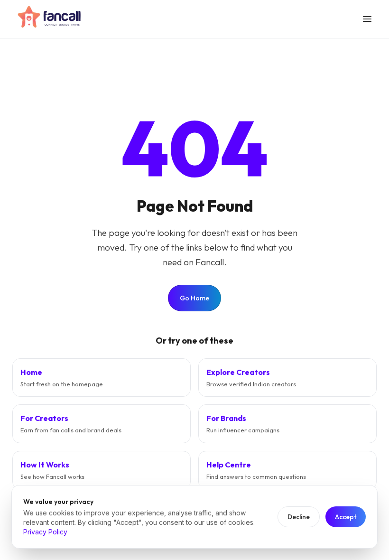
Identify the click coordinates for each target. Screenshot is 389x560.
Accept (345, 517)
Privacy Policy (45, 532)
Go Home (194, 298)
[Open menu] (367, 19)
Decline (298, 517)
